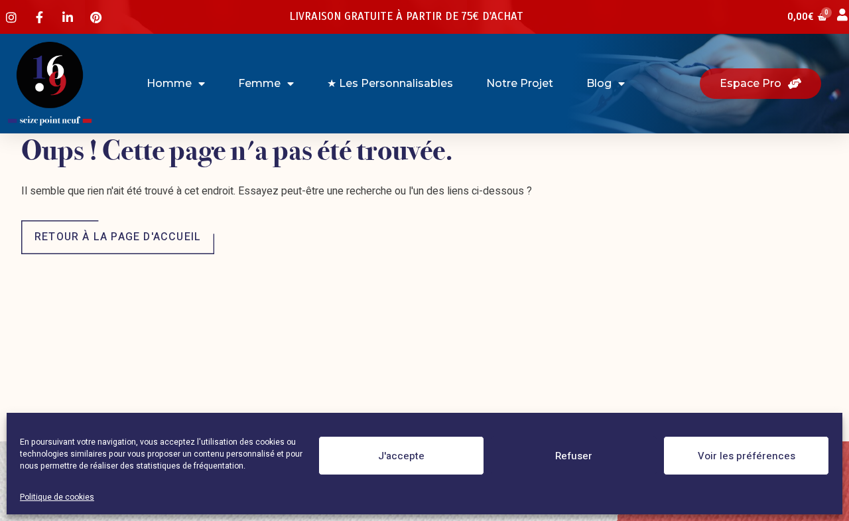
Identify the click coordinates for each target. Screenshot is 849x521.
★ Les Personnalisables (390, 83)
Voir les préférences (746, 456)
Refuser (573, 456)
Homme (169, 83)
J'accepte (401, 456)
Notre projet (519, 83)
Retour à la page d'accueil (117, 237)
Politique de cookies (57, 497)
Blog (599, 83)
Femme (259, 83)
